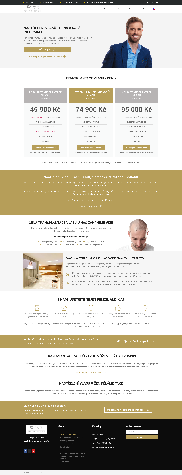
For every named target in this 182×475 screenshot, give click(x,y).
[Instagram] (152, 2)
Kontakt (146, 9)
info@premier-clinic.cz (105, 447)
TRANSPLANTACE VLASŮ (39, 117)
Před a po (121, 9)
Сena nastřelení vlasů (68, 434)
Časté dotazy (134, 9)
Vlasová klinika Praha (68, 444)
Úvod (84, 9)
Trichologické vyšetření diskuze (72, 453)
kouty (72, 182)
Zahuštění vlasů (66, 447)
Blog (62, 450)
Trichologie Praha (67, 441)
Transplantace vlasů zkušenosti (72, 438)
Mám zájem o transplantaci (45, 148)
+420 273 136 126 (103, 443)
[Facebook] (147, 2)
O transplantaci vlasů (106, 9)
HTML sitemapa (66, 462)
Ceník (92, 9)
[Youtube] (157, 2)
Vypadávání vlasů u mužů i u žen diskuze (72, 458)
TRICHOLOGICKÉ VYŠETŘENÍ (45, 132)
